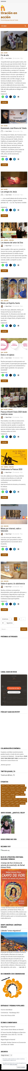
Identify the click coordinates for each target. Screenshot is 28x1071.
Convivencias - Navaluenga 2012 (10, 1012)
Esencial (18, 790)
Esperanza (4, 792)
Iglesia (17, 794)
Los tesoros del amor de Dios (12, 242)
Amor (12, 785)
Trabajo (9, 805)
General (6, 240)
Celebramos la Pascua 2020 (11, 469)
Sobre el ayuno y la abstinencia (13, 583)
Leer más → (22, 967)
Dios (8, 790)
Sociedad (4, 805)
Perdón (7, 803)
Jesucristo (22, 794)
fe (12, 792)
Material (12, 1026)
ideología (12, 794)
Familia (9, 792)
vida (18, 805)
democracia (23, 787)
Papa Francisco (23, 801)
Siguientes (10, 623)
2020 (2, 52)
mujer (20, 799)
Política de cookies (13, 1064)
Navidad (24, 799)
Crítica (17, 787)
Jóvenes (3, 796)
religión (17, 803)
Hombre (7, 794)
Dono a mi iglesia (7, 355)
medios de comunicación (7, 799)
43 (3, 623)
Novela (7, 801)
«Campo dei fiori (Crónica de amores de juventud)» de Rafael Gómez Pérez (13, 865)
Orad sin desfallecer (6, 1010)
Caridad (16, 785)
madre (13, 796)
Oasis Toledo (9, 58)
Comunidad (12, 787)
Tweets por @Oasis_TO (8, 775)
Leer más (4, 102)
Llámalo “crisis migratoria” (11, 931)
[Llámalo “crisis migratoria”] (14, 942)
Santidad (23, 803)
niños (3, 801)
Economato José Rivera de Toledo (14, 128)
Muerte (15, 799)
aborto (3, 785)
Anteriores (5, 619)
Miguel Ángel (9, 245)
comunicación (5, 787)
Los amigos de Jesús (9, 192)
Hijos (3, 794)
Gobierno (17, 792)
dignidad (4, 790)
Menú (4, 26)
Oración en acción (9, 15)
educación (13, 790)
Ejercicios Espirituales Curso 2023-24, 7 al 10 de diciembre (13, 1034)
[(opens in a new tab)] (14, 41)
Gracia (22, 792)
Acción (5, 52)
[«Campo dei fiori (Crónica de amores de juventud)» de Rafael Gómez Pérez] (14, 887)
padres (16, 801)
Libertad (8, 796)
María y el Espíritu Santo (10, 303)
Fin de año (5, 55)
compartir (22, 785)
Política (12, 803)
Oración (11, 240)
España (23, 790)
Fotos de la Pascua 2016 (8, 1015)
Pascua (3, 803)
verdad (13, 805)
